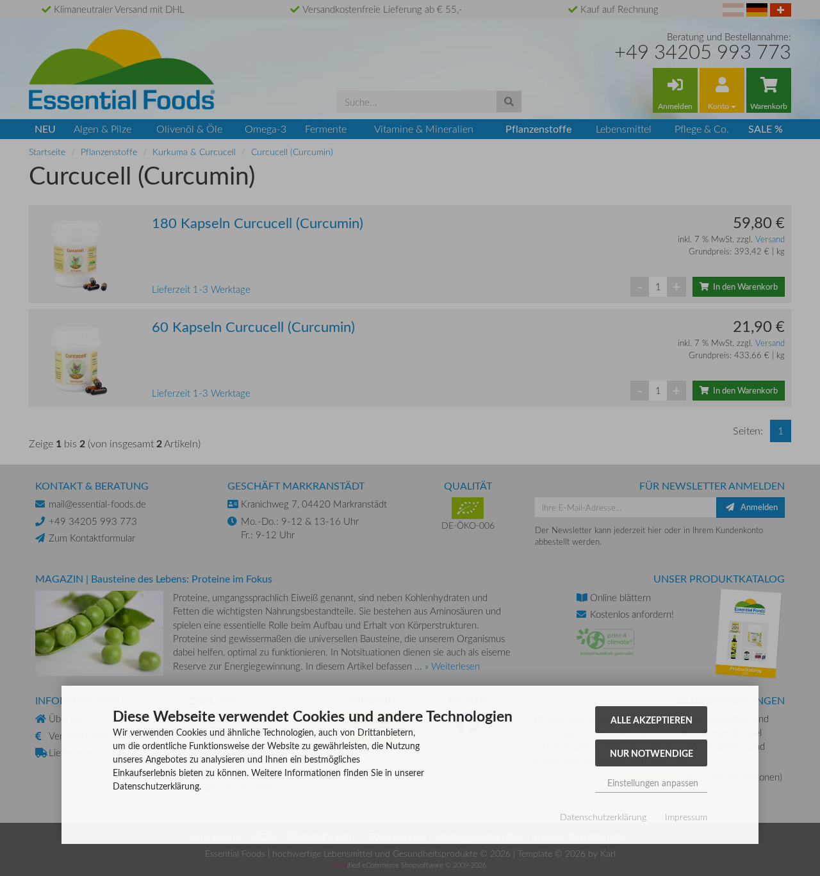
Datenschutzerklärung (603, 817)
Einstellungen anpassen (651, 783)
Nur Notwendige (651, 753)
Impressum (686, 817)
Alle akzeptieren (652, 719)
